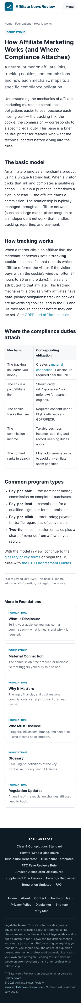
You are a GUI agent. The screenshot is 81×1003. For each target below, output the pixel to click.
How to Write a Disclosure (39, 853)
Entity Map (40, 911)
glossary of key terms (22, 557)
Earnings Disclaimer (61, 878)
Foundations (23, 23)
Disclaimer (43, 905)
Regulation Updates (36, 885)
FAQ (58, 885)
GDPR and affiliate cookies (47, 315)
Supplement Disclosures (23, 878)
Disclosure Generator (21, 859)
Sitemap (61, 905)
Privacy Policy (21, 905)
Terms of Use (60, 898)
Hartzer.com (13, 978)
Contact (40, 898)
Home (8, 23)
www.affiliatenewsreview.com (24, 987)
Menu (70, 6)
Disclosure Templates (57, 859)
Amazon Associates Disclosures (39, 872)
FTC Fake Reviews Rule (39, 865)
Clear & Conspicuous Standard (39, 846)
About (25, 898)
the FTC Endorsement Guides (46, 563)
